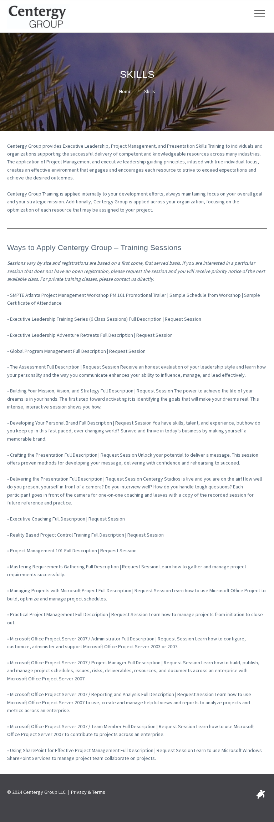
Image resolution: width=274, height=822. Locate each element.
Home (125, 91)
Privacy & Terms (88, 792)
